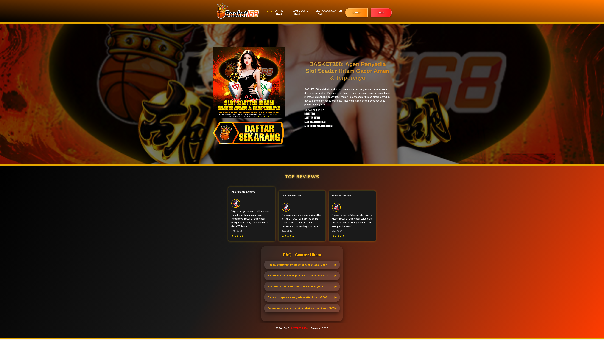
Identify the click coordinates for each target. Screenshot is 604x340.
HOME (268, 10)
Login (381, 12)
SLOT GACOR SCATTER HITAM (329, 12)
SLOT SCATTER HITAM (300, 12)
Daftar (356, 12)
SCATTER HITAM (279, 12)
